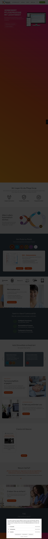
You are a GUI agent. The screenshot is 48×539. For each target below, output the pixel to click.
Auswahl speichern (18, 534)
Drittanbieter (12, 529)
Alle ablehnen (31, 534)
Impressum (22, 536)
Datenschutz (28, 522)
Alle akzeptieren (24, 534)
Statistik (12, 531)
